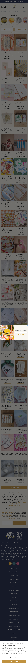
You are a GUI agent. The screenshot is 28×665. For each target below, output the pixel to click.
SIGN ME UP (21, 334)
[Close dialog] (27, 325)
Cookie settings (14, 657)
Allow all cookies (14, 661)
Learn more (20, 653)
